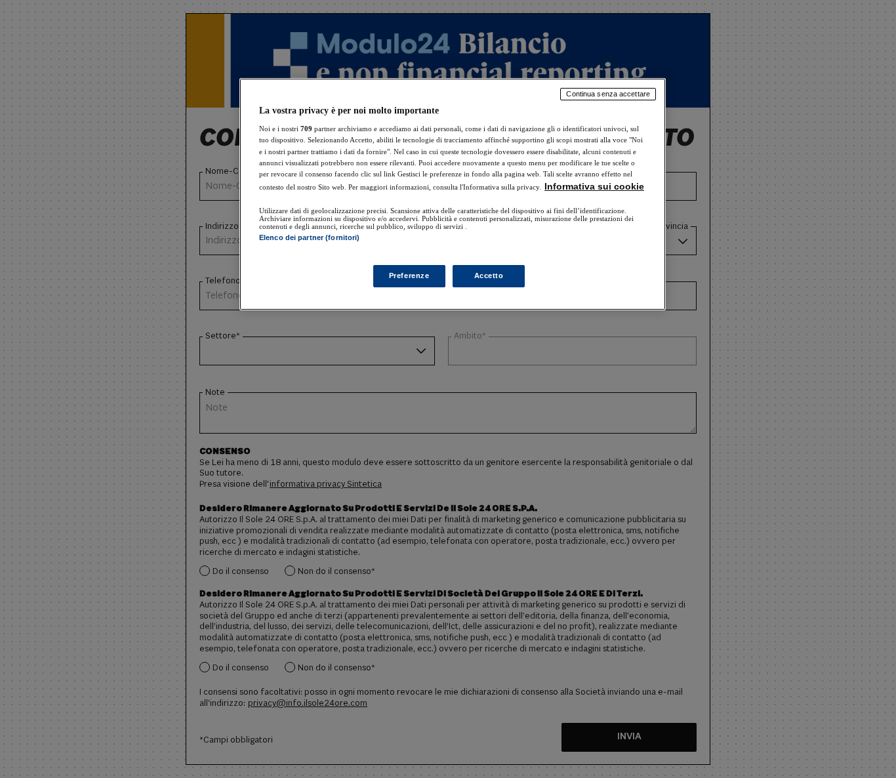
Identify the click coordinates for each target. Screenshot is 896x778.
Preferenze (409, 275)
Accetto (489, 275)
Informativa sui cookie (594, 186)
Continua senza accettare (608, 94)
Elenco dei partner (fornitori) (309, 237)
